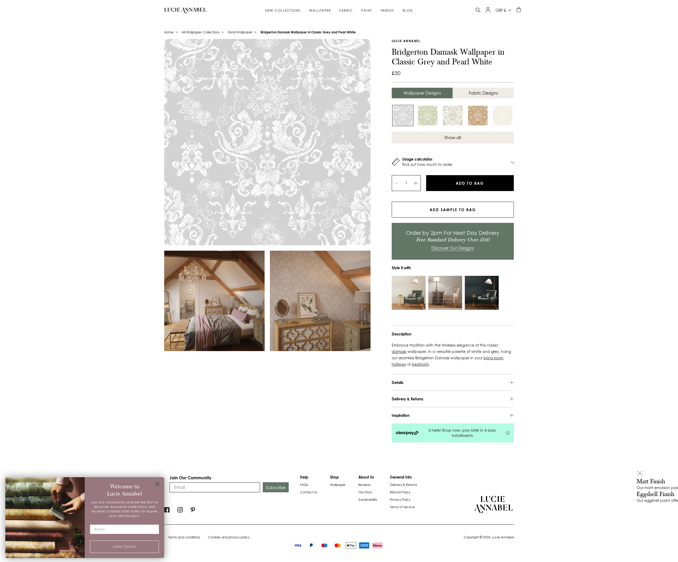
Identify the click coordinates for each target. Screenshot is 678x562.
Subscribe (276, 487)
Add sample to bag (453, 210)
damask (399, 351)
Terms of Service (402, 507)
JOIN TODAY (125, 547)
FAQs (304, 485)
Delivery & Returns (403, 485)
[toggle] (478, 11)
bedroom (420, 364)
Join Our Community (190, 478)
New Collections (283, 10)
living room (493, 358)
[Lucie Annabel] (183, 10)
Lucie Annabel (406, 41)
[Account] (488, 11)
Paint (366, 10)
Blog (408, 10)
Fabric (346, 10)
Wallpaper (320, 10)
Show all (452, 137)
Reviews (364, 485)
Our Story (365, 492)
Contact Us (308, 492)
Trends (387, 10)
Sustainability (367, 499)
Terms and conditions (184, 537)
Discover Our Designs (452, 248)
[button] (640, 474)
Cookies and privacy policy (228, 537)
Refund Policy (400, 492)
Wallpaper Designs (422, 93)
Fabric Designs (483, 93)
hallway (399, 364)
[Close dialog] (157, 484)
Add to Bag (470, 183)
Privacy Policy (400, 499)
